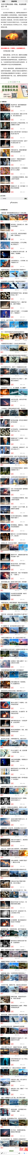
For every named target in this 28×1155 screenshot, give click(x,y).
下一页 (18, 82)
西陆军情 (14, 1)
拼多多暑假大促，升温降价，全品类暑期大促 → (13, 48)
